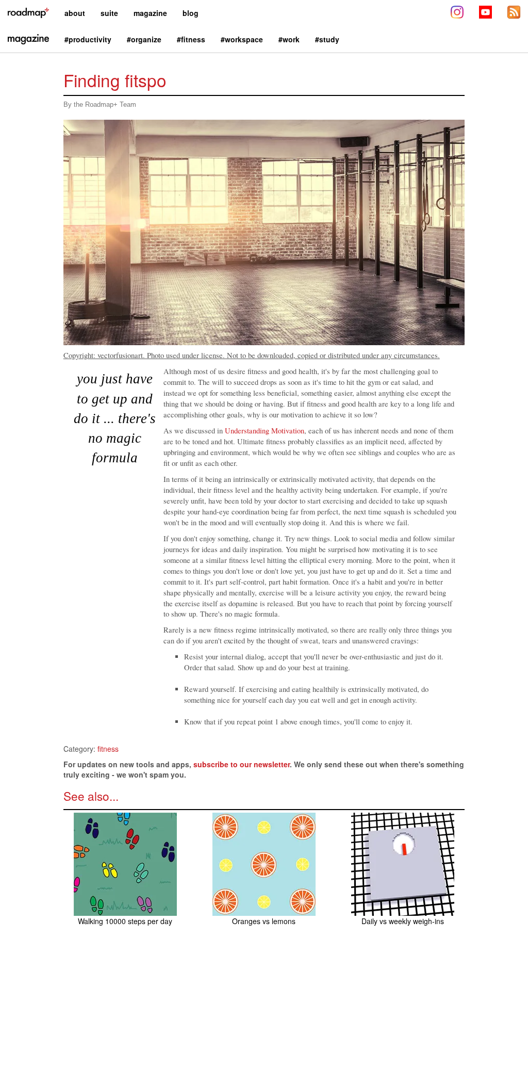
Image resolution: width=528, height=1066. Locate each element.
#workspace (242, 39)
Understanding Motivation (264, 430)
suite (109, 13)
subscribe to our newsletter (241, 764)
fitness (108, 749)
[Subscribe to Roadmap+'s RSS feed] (514, 13)
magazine (150, 13)
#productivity (87, 39)
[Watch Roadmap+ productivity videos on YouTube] (485, 13)
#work (289, 39)
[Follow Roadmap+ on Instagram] (457, 13)
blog (191, 13)
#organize (144, 39)
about (74, 13)
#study (327, 39)
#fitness (191, 39)
